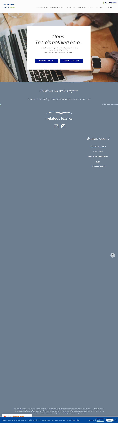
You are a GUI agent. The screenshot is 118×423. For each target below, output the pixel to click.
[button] (110, 3)
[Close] (116, 420)
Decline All (100, 420)
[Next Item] (112, 255)
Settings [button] (91, 420)
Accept (110, 420)
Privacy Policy (75, 420)
